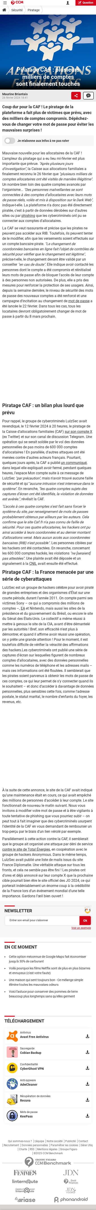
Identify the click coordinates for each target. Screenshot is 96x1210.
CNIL (33, 563)
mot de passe (79, 301)
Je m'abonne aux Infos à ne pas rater (43, 140)
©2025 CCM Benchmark (48, 1153)
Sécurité (17, 10)
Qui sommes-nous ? (20, 1141)
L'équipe (39, 1141)
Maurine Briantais (15, 94)
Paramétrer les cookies (64, 1145)
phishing (28, 216)
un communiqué (74, 463)
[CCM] (17, 3)
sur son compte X (78, 431)
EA (23, 608)
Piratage (34, 10)
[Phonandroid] (71, 1199)
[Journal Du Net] (71, 1172)
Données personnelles (35, 1145)
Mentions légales (47, 1149)
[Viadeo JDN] (71, 1190)
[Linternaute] (25, 1182)
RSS (32, 1149)
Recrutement (11, 1145)
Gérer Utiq (87, 1145)
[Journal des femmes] (25, 1172)
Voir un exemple (81, 928)
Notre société (55, 1141)
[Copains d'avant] (25, 1190)
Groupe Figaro (68, 1149)
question (88, 2)
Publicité (70, 1141)
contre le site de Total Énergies (26, 849)
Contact (83, 1141)
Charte (23, 1149)
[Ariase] (25, 1199)
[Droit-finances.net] (71, 1181)
